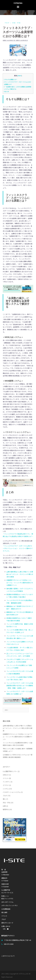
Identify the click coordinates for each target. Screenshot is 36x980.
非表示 (20, 76)
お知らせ (6, 775)
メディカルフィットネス (9, 905)
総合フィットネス (7, 898)
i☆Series (18, 3)
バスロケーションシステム (11, 792)
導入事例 (4, 912)
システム (6, 789)
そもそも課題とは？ (10, 79)
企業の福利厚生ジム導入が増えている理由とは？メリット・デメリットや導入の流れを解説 (19, 574)
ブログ (7, 23)
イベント (6, 778)
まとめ (6, 91)
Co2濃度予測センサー (10, 771)
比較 (4, 806)
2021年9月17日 (11, 40)
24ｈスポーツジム (7, 902)
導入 (4, 799)
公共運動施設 (5, 909)
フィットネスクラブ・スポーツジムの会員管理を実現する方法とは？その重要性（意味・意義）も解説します (19, 685)
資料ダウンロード (7, 923)
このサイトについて (8, 956)
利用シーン (5, 896)
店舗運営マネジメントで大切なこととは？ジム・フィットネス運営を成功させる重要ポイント (19, 582)
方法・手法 (16, 23)
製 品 (3, 869)
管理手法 (6, 809)
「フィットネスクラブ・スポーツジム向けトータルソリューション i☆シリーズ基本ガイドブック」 (18, 548)
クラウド (6, 785)
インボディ (6, 782)
